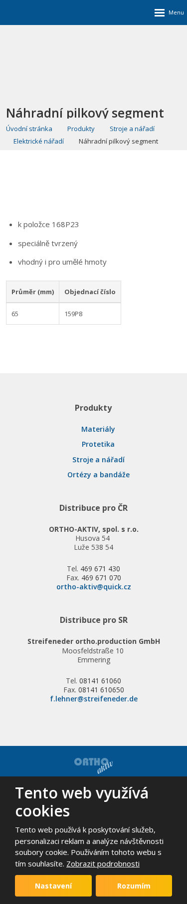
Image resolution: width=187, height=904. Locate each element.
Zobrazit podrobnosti (103, 863)
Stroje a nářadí (98, 459)
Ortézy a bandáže (98, 474)
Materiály (98, 429)
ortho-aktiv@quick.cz (93, 586)
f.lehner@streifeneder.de (94, 698)
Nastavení (53, 885)
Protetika (98, 444)
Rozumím (134, 885)
